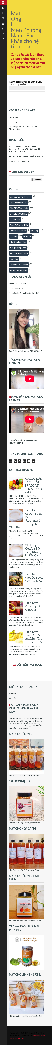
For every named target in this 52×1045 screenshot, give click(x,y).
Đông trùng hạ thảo (19, 225)
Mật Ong (27, 236)
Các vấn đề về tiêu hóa (20, 197)
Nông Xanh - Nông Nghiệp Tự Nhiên (24, 293)
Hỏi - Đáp (34, 231)
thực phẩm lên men (19, 264)
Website (13, 698)
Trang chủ (13, 117)
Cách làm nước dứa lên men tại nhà (33, 577)
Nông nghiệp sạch (18, 247)
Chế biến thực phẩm (19, 208)
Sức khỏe (14, 259)
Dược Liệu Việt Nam (18, 214)
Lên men (13, 236)
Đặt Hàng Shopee (16, 122)
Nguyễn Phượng (16, 288)
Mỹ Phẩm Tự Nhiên (17, 283)
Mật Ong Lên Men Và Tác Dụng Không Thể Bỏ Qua (33, 550)
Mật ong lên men (18, 242)
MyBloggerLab (17, 1038)
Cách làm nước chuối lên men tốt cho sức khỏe (33, 637)
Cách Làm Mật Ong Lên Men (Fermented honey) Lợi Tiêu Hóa (25, 519)
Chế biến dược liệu (18, 202)
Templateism (39, 1035)
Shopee (12, 693)
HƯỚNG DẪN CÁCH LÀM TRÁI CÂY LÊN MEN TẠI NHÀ (33, 485)
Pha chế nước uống (19, 253)
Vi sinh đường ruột (18, 270)
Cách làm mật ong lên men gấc (33, 606)
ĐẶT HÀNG (15, 219)
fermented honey (18, 231)
